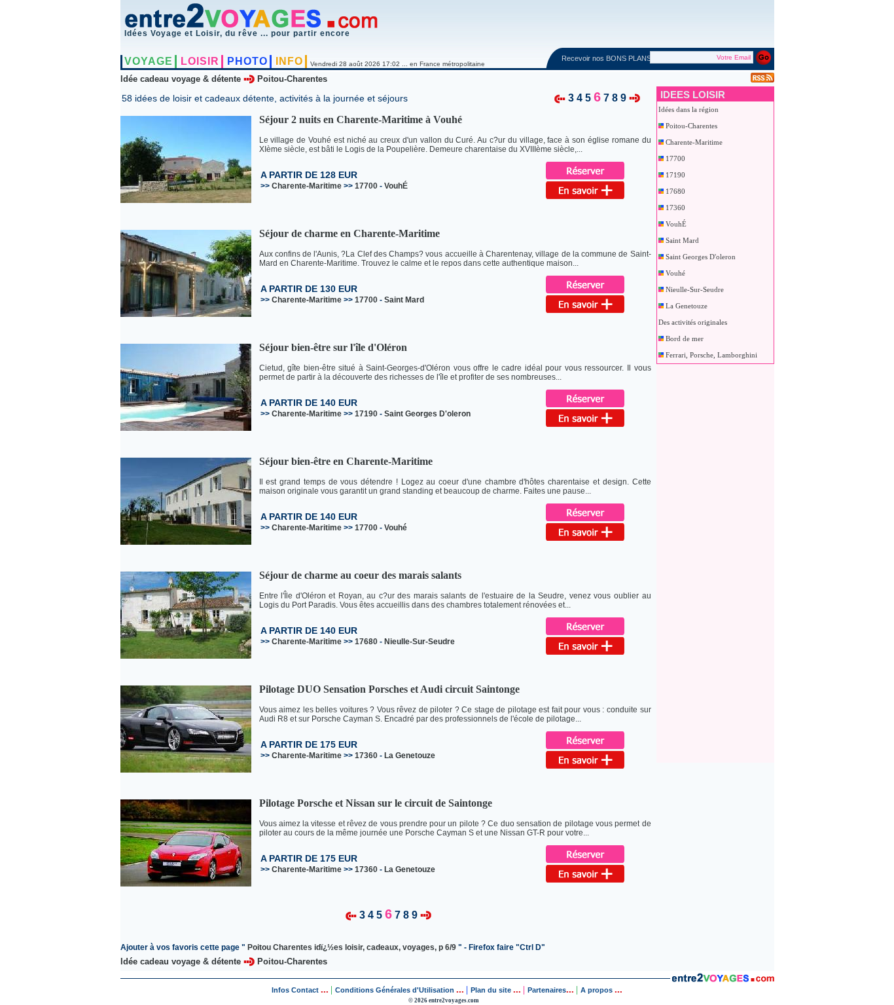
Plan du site (491, 990)
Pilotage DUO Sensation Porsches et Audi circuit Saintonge (389, 689)
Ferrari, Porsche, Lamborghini (711, 355)
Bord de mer (685, 338)
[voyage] (722, 979)
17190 (675, 175)
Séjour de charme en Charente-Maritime (349, 233)
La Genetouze (686, 306)
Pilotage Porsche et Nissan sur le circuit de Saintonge (375, 803)
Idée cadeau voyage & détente (180, 79)
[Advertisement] (710, 560)
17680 (675, 191)
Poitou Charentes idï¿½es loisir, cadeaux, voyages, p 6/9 (351, 947)
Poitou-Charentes (292, 79)
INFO (289, 61)
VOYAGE (148, 61)
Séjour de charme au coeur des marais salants (360, 575)
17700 (675, 158)
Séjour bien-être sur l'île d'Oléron (333, 347)
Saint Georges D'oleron (701, 257)
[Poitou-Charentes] (559, 97)
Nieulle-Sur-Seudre (695, 289)
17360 (675, 207)
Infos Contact (296, 990)
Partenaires (546, 990)
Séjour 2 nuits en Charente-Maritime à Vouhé (360, 119)
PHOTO (247, 61)
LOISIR (200, 61)
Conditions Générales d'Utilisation (394, 990)
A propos (598, 990)
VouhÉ (676, 224)
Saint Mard (682, 240)
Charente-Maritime (694, 142)
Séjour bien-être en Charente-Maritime (346, 461)
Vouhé (675, 273)
